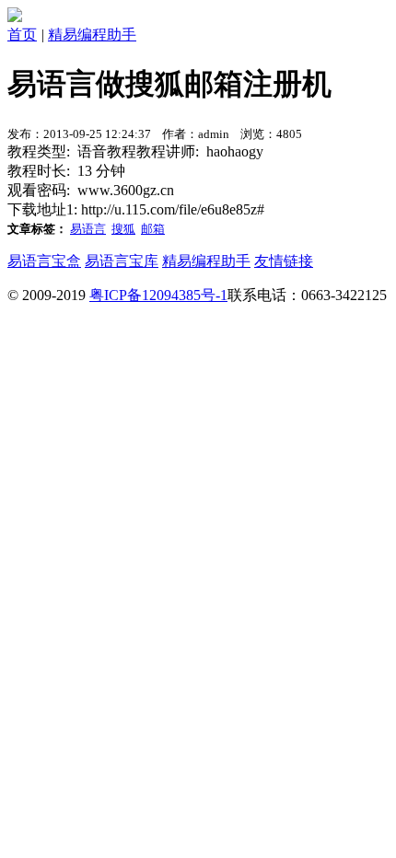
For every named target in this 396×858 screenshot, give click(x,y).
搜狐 (123, 229)
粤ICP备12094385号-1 (158, 295)
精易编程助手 (92, 34)
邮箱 (153, 229)
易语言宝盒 (44, 261)
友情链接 (283, 261)
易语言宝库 (121, 261)
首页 (22, 34)
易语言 (88, 229)
